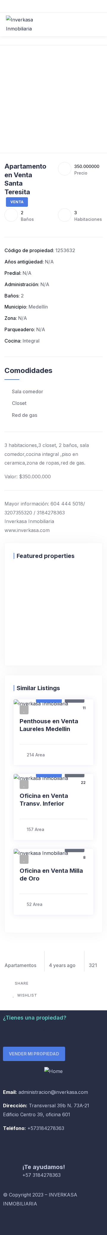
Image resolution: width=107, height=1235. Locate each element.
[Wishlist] (19, 577)
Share (22, 983)
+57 (31, 1128)
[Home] (53, 1071)
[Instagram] (26, 1221)
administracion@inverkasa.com (53, 1092)
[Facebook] (10, 1221)
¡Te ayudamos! (43, 1167)
